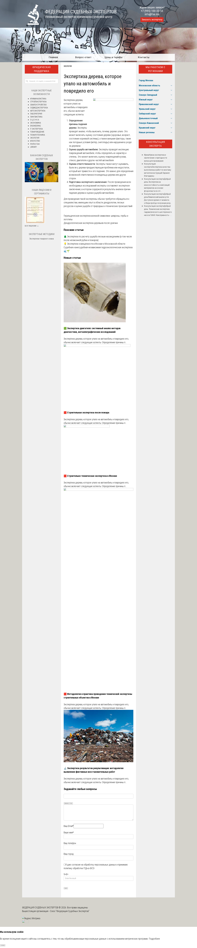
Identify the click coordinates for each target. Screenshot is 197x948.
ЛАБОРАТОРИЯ (36, 114)
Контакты (144, 57)
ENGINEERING (35, 126)
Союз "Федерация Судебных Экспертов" (69, 911)
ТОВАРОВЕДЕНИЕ (37, 132)
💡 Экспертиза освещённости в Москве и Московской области (94, 243)
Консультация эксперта (155, 143)
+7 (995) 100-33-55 (152, 11)
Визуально (66, 803)
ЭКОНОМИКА (35, 123)
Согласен (2, 945)
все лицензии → (32, 226)
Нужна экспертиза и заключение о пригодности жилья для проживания (155, 158)
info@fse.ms (152, 14)
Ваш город (69, 853)
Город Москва (146, 80)
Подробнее (154, 938)
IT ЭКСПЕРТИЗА (36, 129)
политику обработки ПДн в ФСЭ (79, 868)
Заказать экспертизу (152, 19)
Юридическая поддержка (41, 69)
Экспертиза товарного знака (41, 239)
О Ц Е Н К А (34, 120)
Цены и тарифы (114, 57)
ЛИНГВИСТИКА (36, 117)
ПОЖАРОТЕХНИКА (37, 135)
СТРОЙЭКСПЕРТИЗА (38, 101)
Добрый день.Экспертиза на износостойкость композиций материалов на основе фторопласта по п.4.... (157, 185)
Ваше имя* (69, 832)
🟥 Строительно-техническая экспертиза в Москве (90, 475)
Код (71, 803)
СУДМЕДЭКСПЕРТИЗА (39, 107)
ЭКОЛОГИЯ (68, 66)
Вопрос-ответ (83, 57)
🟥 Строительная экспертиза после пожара (86, 412)
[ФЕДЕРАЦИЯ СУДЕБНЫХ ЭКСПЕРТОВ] (30, 24)
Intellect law (35, 144)
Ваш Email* (69, 826)
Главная (53, 57)
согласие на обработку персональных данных (94, 864)
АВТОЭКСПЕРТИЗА (37, 111)
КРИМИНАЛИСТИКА (38, 99)
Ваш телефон (70, 843)
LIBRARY (33, 147)
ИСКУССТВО (35, 141)
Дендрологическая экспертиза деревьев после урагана (91, 223)
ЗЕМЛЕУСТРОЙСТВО (38, 105)
